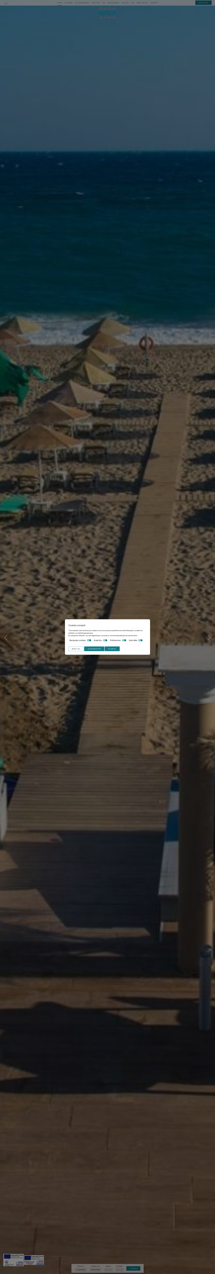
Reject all (76, 649)
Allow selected (94, 649)
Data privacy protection (128, 635)
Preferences (115, 640)
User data (133, 640)
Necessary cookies (77, 640)
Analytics (98, 640)
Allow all (112, 649)
